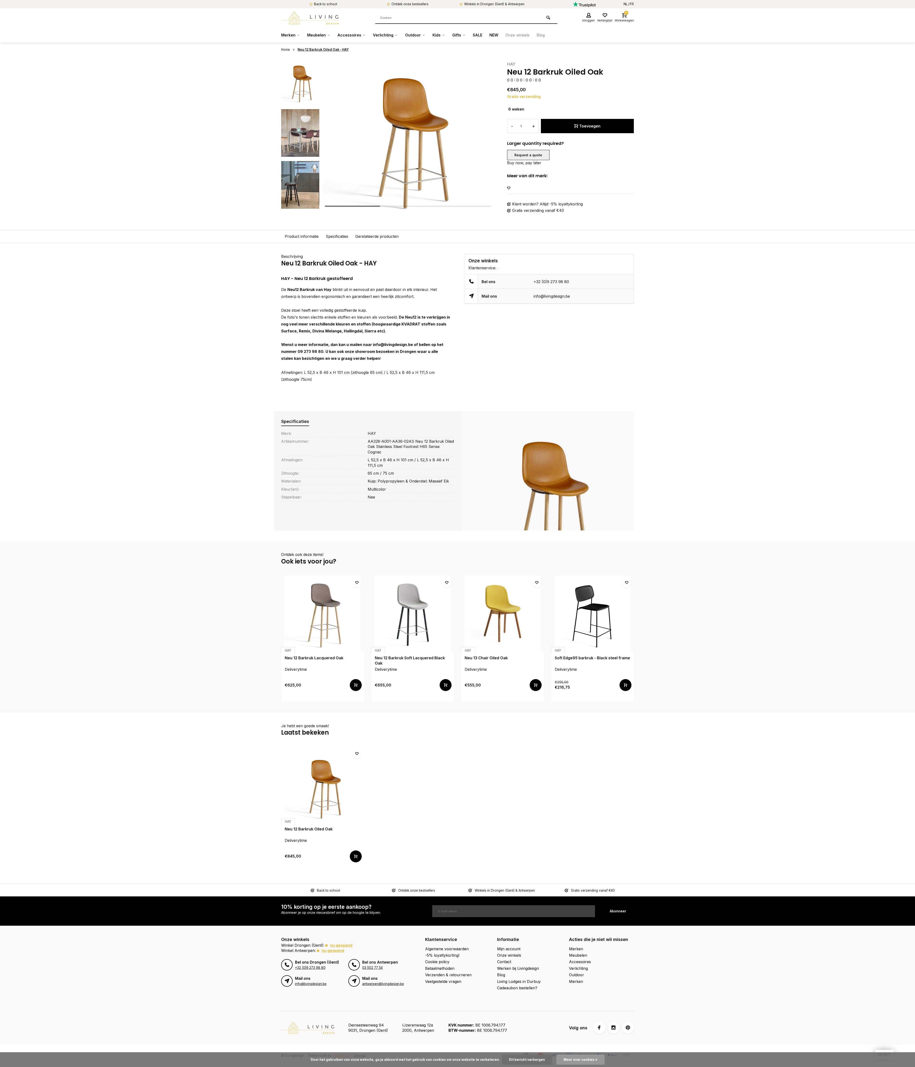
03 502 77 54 (372, 968)
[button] (483, 133)
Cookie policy (437, 961)
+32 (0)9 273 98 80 (551, 281)
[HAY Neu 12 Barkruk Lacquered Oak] (322, 613)
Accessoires (349, 35)
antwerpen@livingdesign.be (383, 984)
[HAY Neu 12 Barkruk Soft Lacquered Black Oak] (412, 613)
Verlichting (383, 35)
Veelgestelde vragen (443, 981)
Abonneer (618, 911)
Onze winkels (517, 35)
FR (632, 4)
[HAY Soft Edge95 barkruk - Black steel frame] (592, 613)
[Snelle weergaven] (356, 685)
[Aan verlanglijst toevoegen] (508, 188)
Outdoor (413, 35)
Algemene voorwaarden (447, 948)
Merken (288, 35)
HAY (511, 64)
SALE (477, 35)
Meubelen (316, 35)
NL (626, 4)
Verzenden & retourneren (448, 974)
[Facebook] (599, 1028)
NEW (493, 35)
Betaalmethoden (439, 968)
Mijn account (508, 948)
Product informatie (302, 236)
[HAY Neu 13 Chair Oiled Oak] (502, 613)
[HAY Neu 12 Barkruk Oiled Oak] (322, 785)
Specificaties (337, 236)
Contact (504, 961)
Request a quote (528, 155)
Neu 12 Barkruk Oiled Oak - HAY (323, 49)
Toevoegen (589, 126)
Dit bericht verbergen (527, 1060)
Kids (436, 35)
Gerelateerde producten (377, 236)
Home (285, 49)
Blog (541, 35)
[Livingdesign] (309, 18)
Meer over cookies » (580, 1060)
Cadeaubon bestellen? (517, 988)
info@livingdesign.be (393, 344)
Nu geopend (341, 945)
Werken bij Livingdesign (518, 968)
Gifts (456, 35)
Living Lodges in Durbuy (519, 981)
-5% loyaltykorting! (442, 955)
